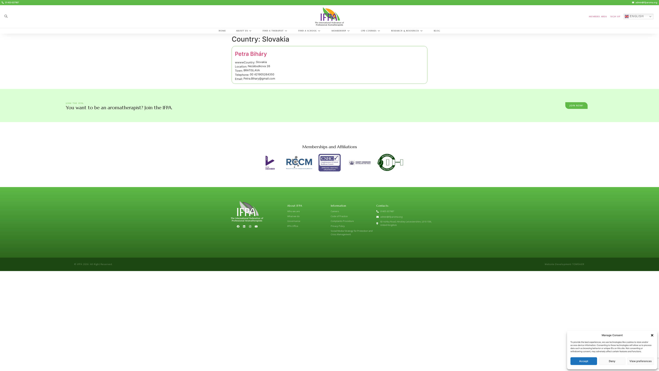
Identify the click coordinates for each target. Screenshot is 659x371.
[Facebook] (238, 226)
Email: (239, 78)
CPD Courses (369, 31)
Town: (239, 70)
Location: (241, 66)
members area (598, 16)
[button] (652, 335)
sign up (615, 16)
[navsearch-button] (6, 16)
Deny (612, 361)
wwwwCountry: (245, 62)
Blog (437, 31)
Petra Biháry (251, 53)
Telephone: (242, 74)
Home (222, 31)
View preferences (640, 361)
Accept (583, 361)
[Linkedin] (244, 226)
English (636, 16)
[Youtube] (256, 226)
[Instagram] (250, 226)
